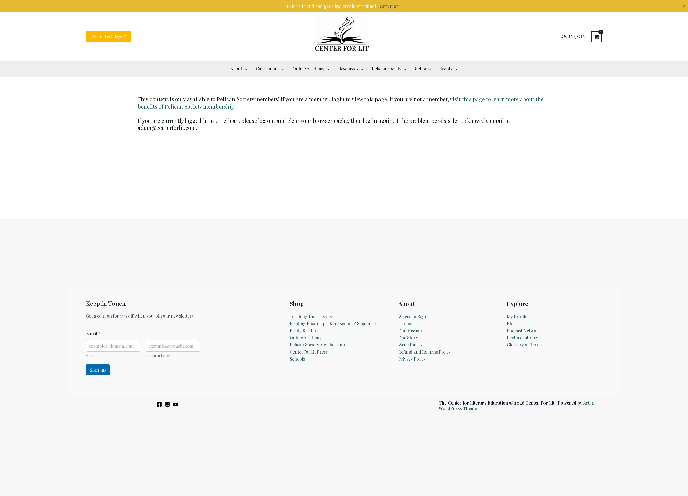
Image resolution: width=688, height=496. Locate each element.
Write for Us (410, 344)
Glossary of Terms (524, 344)
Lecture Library (522, 337)
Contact (406, 323)
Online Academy (305, 337)
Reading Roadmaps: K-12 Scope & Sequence (333, 323)
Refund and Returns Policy (424, 352)
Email (90, 355)
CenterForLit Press (309, 352)
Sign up (98, 370)
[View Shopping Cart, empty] (596, 36)
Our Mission (410, 330)
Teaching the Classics (311, 316)
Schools (297, 359)
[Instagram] (167, 404)
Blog (511, 323)
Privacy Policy (412, 359)
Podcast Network (524, 330)
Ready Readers (304, 330)
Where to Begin (413, 316)
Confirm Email (158, 355)
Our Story (408, 337)
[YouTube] (175, 404)
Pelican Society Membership (317, 344)
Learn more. (389, 6)
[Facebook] (159, 404)
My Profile (517, 316)
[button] (108, 36)
